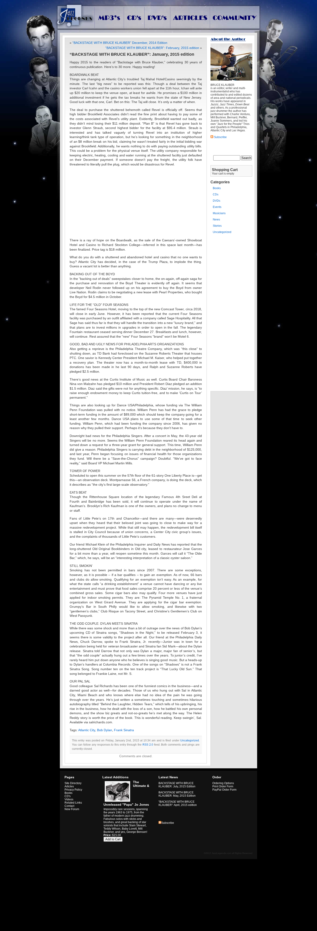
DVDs (216, 200)
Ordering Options (223, 783)
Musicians (219, 213)
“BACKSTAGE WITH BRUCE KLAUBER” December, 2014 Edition (119, 43)
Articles (69, 786)
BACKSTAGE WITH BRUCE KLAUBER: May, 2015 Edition (177, 794)
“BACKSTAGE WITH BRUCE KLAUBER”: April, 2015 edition (177, 803)
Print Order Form (222, 786)
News (216, 219)
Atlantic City (86, 730)
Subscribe (167, 822)
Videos (69, 799)
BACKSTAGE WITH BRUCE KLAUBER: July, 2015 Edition (176, 785)
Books (217, 188)
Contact (69, 806)
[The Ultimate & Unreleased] (117, 801)
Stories (217, 225)
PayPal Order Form (224, 789)
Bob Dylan (104, 730)
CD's (68, 796)
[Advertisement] (136, 202)
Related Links (73, 802)
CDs (215, 194)
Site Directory (73, 783)
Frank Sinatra (124, 730)
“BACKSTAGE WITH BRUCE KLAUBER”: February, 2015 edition (152, 48)
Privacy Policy (73, 789)
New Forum (72, 809)
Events (217, 207)
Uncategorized (189, 740)
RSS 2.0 (147, 744)
